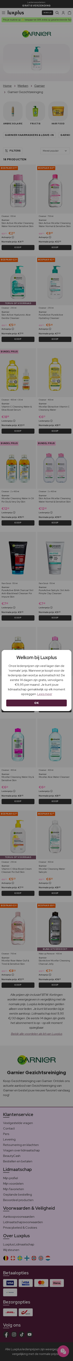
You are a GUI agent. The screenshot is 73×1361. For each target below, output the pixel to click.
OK (36, 703)
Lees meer (44, 694)
